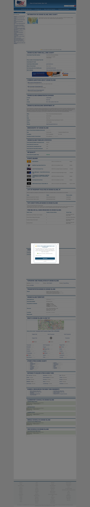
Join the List (45, 258)
